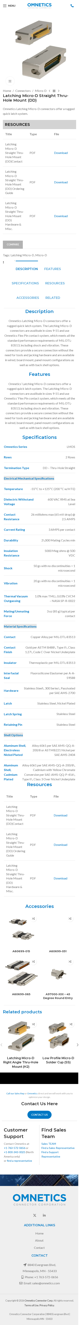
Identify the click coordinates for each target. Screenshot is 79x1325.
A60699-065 (21, 994)
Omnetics (32, 1093)
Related (52, 298)
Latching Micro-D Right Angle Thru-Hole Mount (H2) (20, 1062)
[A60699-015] (21, 930)
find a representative (19, 1160)
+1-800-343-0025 (14, 1152)
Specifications (25, 283)
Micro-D (41, 90)
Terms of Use (31, 1305)
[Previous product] (49, 91)
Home (7, 90)
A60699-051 (58, 951)
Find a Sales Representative (58, 1147)
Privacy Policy (47, 1305)
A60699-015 (21, 951)
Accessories (27, 298)
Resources (55, 283)
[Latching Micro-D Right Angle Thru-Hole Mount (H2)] (21, 1036)
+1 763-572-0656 (46, 1277)
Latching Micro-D (22, 255)
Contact (39, 1247)
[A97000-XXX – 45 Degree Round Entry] (57, 973)
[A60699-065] (21, 973)
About (39, 1240)
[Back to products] (54, 91)
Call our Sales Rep (15, 1093)
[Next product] (58, 91)
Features (52, 269)
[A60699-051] (57, 930)
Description (27, 269)
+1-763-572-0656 (14, 1147)
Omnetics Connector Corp (39, 1300)
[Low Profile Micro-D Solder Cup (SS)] (58, 1036)
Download (61, 153)
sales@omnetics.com (46, 1283)
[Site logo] (39, 5)
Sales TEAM (48, 1143)
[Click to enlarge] (10, 81)
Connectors (23, 90)
